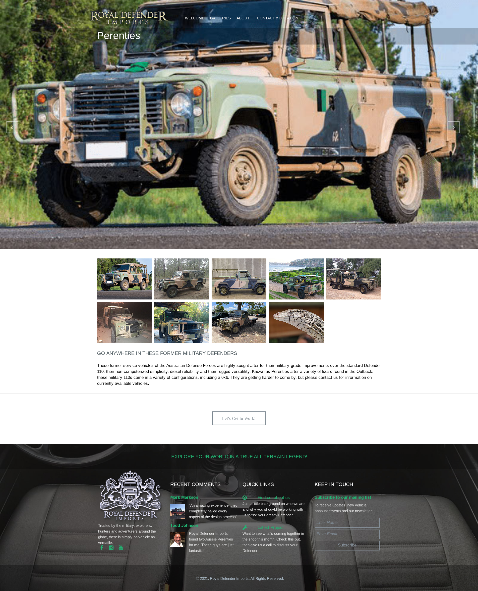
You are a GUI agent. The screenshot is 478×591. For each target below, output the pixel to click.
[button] (12, 127)
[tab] (124, 278)
